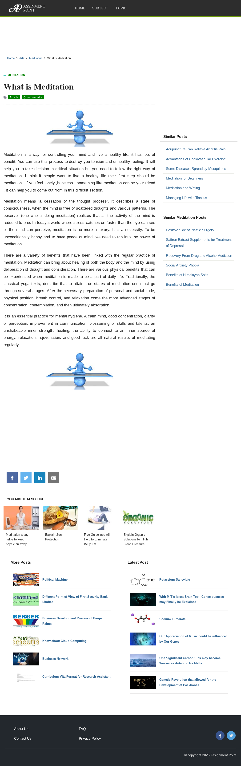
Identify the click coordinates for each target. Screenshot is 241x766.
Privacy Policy (90, 738)
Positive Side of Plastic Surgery (190, 230)
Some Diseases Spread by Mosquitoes (196, 169)
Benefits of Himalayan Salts (187, 275)
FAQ (82, 729)
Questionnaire (33, 97)
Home (80, 8)
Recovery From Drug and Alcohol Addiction (199, 256)
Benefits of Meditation (182, 284)
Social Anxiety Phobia (182, 265)
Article (14, 97)
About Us (21, 729)
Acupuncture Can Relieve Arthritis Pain (195, 149)
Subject (100, 8)
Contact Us (23, 738)
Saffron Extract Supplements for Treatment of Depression (199, 243)
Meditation (16, 75)
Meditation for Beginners (184, 178)
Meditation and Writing (183, 188)
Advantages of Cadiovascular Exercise (196, 159)
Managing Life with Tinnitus (186, 198)
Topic (121, 8)
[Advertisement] (120, 35)
